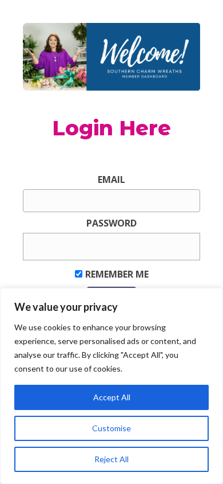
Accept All (111, 397)
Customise (111, 428)
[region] (111, 386)
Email (111, 179)
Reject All (111, 459)
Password (111, 223)
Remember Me (117, 274)
